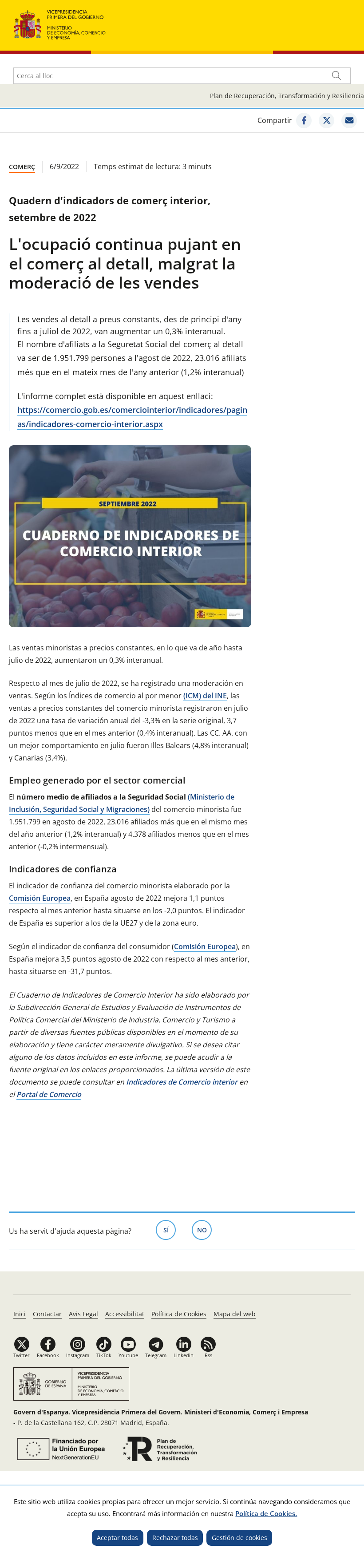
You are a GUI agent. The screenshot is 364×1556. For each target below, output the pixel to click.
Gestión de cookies (239, 1537)
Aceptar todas (117, 1537)
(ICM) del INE (205, 696)
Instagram (77, 1355)
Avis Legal (83, 1314)
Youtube (128, 1355)
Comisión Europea (40, 898)
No (204, 1230)
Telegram (155, 1355)
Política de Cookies (178, 1314)
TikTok (103, 1355)
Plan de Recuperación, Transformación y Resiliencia (287, 95)
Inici (19, 1314)
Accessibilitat (124, 1314)
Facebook (48, 1355)
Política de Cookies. (266, 1513)
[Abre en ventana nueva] (59, 1449)
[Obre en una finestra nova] (304, 120)
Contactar (47, 1314)
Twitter (21, 1355)
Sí (169, 1230)
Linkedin (184, 1355)
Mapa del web (235, 1314)
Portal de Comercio (48, 1094)
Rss (208, 1355)
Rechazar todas (175, 1537)
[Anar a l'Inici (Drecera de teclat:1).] (60, 24)
